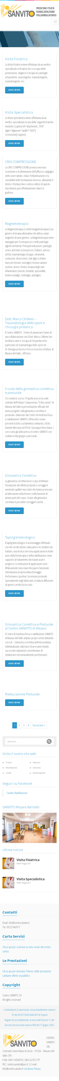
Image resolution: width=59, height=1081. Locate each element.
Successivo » (38, 725)
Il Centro (9, 762)
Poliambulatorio (11, 767)
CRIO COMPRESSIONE (20, 161)
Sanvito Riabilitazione (17, 793)
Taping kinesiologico (20, 537)
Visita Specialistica (19, 112)
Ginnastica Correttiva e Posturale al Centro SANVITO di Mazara (29, 626)
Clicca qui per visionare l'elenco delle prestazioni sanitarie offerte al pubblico (26, 973)
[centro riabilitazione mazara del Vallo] (29, 828)
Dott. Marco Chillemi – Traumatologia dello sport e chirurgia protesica (25, 323)
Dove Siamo (37, 767)
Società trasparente (39, 772)
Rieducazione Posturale (22, 694)
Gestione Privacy (32, 1069)
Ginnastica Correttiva (20, 475)
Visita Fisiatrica (16, 59)
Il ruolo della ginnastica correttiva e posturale (29, 390)
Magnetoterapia (16, 223)
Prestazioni (36, 762)
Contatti (8, 772)
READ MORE (14, 89)
